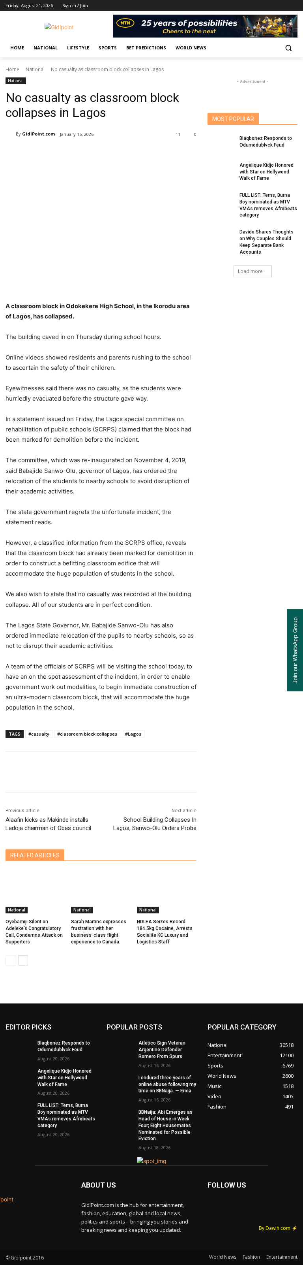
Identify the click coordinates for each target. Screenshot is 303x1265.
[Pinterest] (99, 154)
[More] (171, 154)
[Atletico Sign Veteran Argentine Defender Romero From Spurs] (120, 1049)
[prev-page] (10, 960)
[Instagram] (260, 5)
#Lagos (133, 734)
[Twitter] (271, 5)
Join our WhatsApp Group (295, 650)
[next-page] (23, 960)
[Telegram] (153, 154)
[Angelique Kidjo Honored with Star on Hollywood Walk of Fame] (221, 171)
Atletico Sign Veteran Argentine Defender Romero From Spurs (161, 1049)
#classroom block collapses (87, 734)
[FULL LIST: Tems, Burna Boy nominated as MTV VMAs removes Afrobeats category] (221, 201)
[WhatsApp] (117, 154)
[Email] (135, 154)
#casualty (38, 734)
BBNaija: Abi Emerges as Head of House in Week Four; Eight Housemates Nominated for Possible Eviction (165, 1125)
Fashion (251, 1257)
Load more (250, 271)
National (35, 69)
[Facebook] (249, 5)
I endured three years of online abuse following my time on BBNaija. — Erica (167, 1084)
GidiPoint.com (38, 134)
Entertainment (281, 1257)
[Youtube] (292, 5)
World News (222, 1257)
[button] (288, 48)
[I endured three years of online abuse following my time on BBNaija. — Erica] (120, 1084)
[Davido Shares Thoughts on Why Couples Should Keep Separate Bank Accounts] (221, 238)
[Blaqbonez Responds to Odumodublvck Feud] (221, 144)
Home (12, 69)
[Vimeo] (281, 5)
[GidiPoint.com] (11, 134)
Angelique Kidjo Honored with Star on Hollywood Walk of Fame (266, 171)
